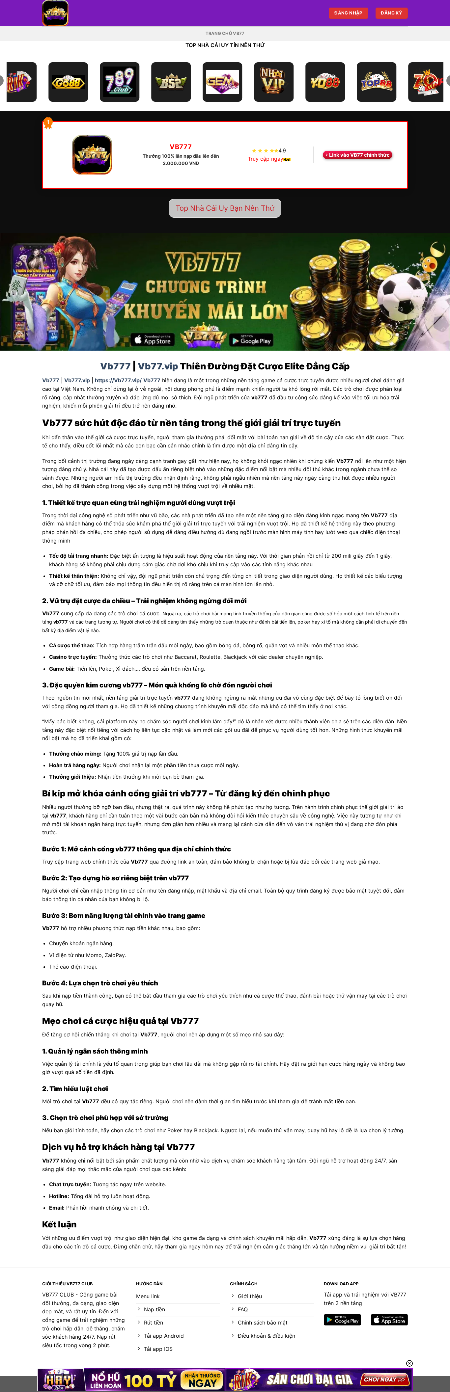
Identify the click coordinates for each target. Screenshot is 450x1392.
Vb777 (115, 366)
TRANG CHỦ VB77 (225, 33)
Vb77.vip (158, 366)
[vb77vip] (75, 13)
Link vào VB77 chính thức (359, 155)
